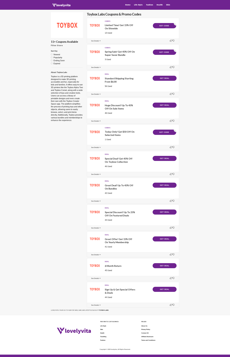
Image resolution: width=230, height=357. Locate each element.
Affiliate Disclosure (147, 336)
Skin (168, 5)
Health (160, 5)
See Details (95, 41)
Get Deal (164, 78)
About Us (144, 326)
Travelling (103, 336)
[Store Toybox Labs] (67, 25)
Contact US (145, 333)
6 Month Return (113, 265)
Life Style (138, 5)
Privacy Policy (145, 329)
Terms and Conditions (148, 340)
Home (127, 5)
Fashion (149, 5)
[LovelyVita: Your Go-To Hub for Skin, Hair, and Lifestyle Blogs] (61, 5)
